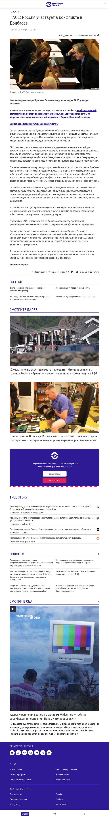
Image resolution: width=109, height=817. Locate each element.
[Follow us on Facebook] (12, 752)
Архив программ (63, 779)
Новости (14, 11)
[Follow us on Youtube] (24, 752)
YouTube (59, 799)
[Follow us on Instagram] (30, 752)
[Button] (65, 35)
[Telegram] (55, 813)
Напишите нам (62, 774)
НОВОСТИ (17, 554)
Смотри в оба (21, 601)
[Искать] (84, 813)
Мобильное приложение (66, 769)
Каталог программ (18, 774)
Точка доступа (16, 794)
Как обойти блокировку (20, 779)
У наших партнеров (18, 799)
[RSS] (42, 752)
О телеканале (16, 769)
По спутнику (15, 804)
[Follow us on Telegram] (36, 752)
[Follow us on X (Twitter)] (18, 752)
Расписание (61, 804)
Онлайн (59, 794)
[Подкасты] (49, 752)
